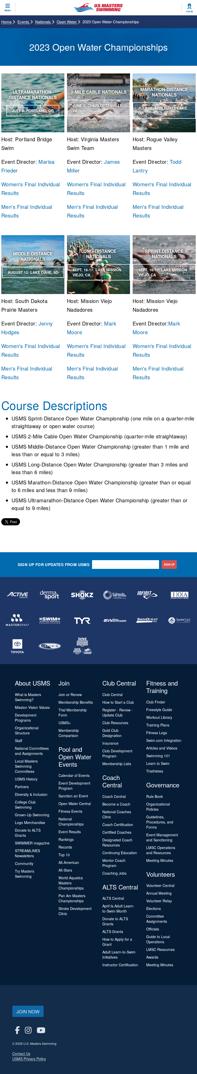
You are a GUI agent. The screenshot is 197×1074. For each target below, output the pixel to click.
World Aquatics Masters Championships (71, 883)
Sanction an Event (73, 795)
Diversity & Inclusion (31, 794)
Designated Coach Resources (117, 842)
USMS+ (64, 722)
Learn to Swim (158, 763)
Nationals (43, 21)
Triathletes (154, 771)
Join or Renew (70, 694)
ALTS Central (113, 898)
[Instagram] (28, 1029)
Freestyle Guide (159, 709)
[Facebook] (17, 1029)
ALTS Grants (112, 931)
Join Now (28, 1011)
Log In (189, 11)
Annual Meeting (159, 893)
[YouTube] (41, 1029)
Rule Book (154, 796)
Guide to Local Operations (158, 939)
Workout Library (159, 717)
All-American (68, 862)
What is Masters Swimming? (28, 697)
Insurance (110, 743)
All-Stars (65, 870)
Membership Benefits (75, 702)
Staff (18, 740)
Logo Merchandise (30, 822)
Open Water (67, 21)
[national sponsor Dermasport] (50, 594)
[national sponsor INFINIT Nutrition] (147, 594)
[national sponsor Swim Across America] (50, 620)
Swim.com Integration (163, 740)
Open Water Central (74, 803)
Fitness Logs (156, 732)
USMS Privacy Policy (29, 1058)
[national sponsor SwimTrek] (179, 620)
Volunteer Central (160, 885)
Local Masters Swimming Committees (26, 766)
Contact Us (21, 1053)
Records (65, 847)
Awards (152, 957)
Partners (22, 786)
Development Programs (25, 717)
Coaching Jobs (114, 873)
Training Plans (157, 725)
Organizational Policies (158, 806)
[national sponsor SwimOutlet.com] (147, 620)
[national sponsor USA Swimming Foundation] (82, 646)
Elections (153, 908)
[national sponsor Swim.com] (115, 620)
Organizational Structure (26, 730)
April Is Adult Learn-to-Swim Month (118, 908)
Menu (8, 10)
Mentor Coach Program (113, 863)
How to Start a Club (118, 702)
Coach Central (114, 796)
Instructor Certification (120, 964)
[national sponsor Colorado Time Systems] (115, 594)
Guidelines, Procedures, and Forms (159, 822)
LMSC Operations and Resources (160, 850)
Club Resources (115, 722)
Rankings (66, 839)
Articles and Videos (161, 748)
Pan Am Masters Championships (71, 898)
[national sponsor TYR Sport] (82, 620)
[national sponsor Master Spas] (17, 620)
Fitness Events (70, 811)
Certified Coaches (116, 832)
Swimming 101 (158, 755)
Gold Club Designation (112, 733)
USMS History (26, 779)
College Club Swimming (25, 804)
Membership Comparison (68, 733)
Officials (152, 928)
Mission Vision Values (32, 707)
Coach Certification (117, 824)
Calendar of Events (74, 775)
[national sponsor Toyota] (17, 646)
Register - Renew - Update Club (117, 712)
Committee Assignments (156, 919)
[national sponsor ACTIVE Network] (17, 594)
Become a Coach (116, 804)
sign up (169, 564)
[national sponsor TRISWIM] (50, 646)
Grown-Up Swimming (32, 814)
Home (7, 21)
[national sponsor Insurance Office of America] (179, 594)
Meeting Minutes (159, 860)
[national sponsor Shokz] (82, 594)
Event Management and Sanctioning (162, 837)
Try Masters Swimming (24, 874)
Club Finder (155, 701)
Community (24, 863)
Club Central (112, 694)
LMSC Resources (160, 949)
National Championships (71, 821)
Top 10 (64, 854)
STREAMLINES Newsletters (27, 853)
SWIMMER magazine (32, 842)
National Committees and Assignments (32, 751)
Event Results (69, 831)
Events (23, 21)
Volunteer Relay (159, 900)
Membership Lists (116, 763)
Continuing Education (119, 852)
